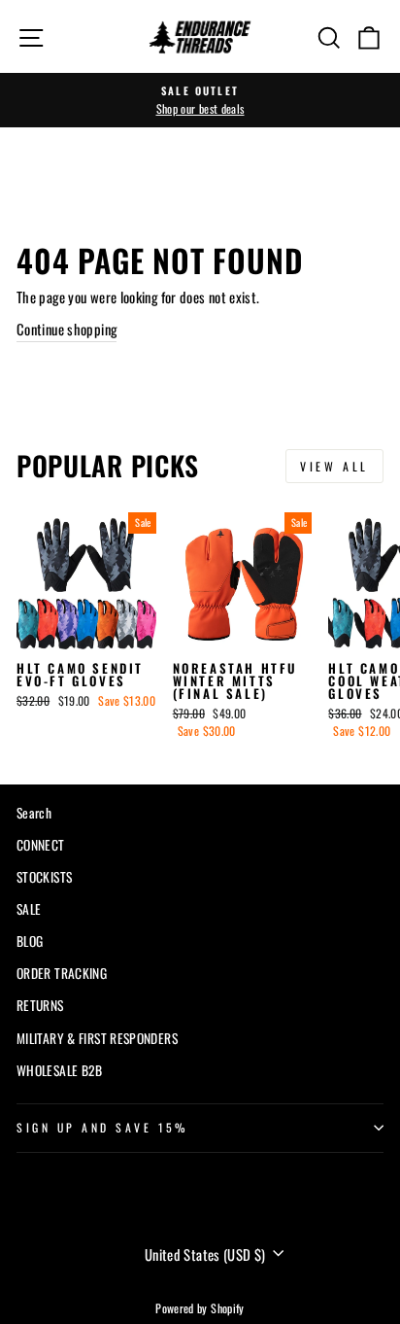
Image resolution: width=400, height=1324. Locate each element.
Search (34, 812)
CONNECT (41, 844)
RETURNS (40, 1005)
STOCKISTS (44, 877)
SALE (29, 909)
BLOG (30, 941)
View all (334, 466)
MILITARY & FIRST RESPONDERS (97, 1038)
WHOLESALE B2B (60, 1070)
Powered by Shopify (200, 1308)
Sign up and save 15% (102, 1127)
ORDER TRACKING (62, 973)
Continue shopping (67, 328)
